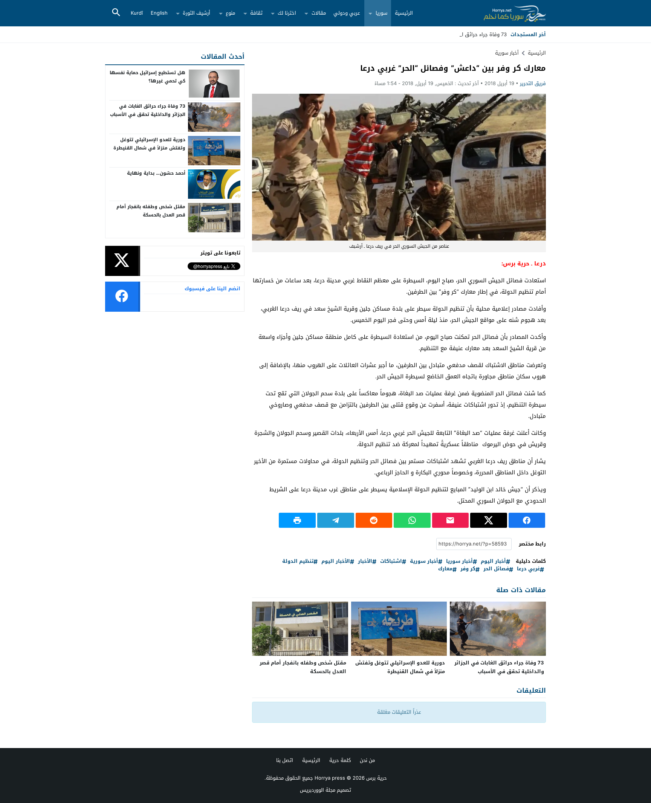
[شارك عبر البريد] (450, 520)
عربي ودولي (346, 13)
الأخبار (365, 561)
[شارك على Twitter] (488, 520)
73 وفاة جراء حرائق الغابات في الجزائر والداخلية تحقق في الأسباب (499, 667)
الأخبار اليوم (335, 561)
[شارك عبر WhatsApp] (412, 520)
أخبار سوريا (459, 561)
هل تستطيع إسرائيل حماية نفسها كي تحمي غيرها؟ (147, 77)
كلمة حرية (340, 760)
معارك (445, 569)
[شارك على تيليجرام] (335, 520)
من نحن (367, 760)
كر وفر (467, 569)
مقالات (319, 13)
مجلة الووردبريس (317, 790)
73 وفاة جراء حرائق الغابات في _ (471, 34)
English (159, 13)
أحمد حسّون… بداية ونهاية (156, 173)
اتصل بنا (284, 760)
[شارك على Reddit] (374, 520)
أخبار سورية (507, 53)
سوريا (381, 13)
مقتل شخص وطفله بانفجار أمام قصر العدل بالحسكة (303, 667)
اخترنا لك (287, 13)
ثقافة (256, 13)
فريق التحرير (533, 83)
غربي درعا (528, 569)
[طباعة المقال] (297, 520)
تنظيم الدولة (297, 561)
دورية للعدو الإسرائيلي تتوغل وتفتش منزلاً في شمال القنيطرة (400, 667)
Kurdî (137, 13)
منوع (230, 13)
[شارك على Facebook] (527, 520)
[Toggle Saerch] (116, 13)
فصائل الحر (496, 569)
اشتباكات (391, 561)
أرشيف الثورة (196, 13)
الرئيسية (404, 13)
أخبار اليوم (493, 561)
